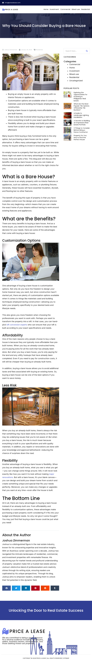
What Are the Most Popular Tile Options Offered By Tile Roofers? (81, 107)
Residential (85, 9)
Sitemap (66, 658)
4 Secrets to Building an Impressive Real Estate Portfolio (82, 123)
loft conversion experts (17, 325)
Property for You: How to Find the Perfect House (80, 137)
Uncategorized (76, 80)
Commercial (65, 9)
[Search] (87, 51)
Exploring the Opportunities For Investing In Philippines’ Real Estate (80, 96)
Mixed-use (76, 9)
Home (46, 9)
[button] (6, 588)
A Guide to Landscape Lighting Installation (81, 115)
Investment (54, 9)
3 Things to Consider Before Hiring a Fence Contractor (82, 130)
